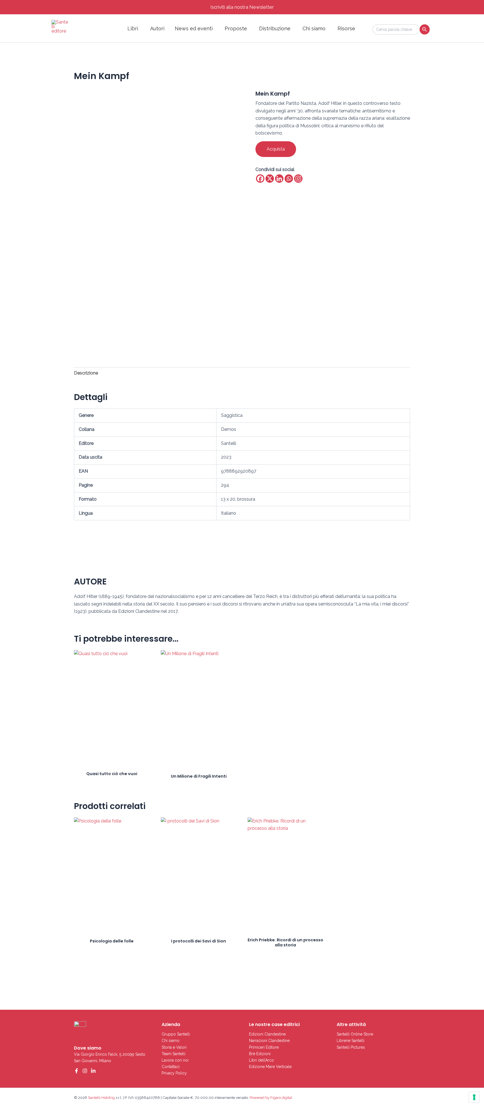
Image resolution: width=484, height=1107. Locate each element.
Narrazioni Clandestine (269, 1040)
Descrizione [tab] (86, 373)
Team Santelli (173, 1053)
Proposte (236, 28)
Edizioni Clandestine (267, 1034)
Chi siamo (313, 28)
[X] (270, 178)
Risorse (346, 28)
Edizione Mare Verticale (270, 1066)
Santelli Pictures (351, 1047)
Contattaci (171, 1066)
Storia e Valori (174, 1047)
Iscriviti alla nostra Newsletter (242, 7)
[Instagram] (298, 178)
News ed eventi (194, 28)
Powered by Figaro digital (270, 1097)
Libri (132, 28)
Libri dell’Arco (261, 1060)
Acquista (276, 149)
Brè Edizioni (260, 1053)
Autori (157, 28)
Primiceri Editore (264, 1047)
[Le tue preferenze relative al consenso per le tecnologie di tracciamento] (474, 1097)
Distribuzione (274, 28)
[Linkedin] (279, 178)
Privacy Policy (174, 1073)
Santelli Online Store (355, 1034)
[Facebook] (260, 178)
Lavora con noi (175, 1060)
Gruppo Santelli (176, 1034)
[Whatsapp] (289, 178)
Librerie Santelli (350, 1040)
